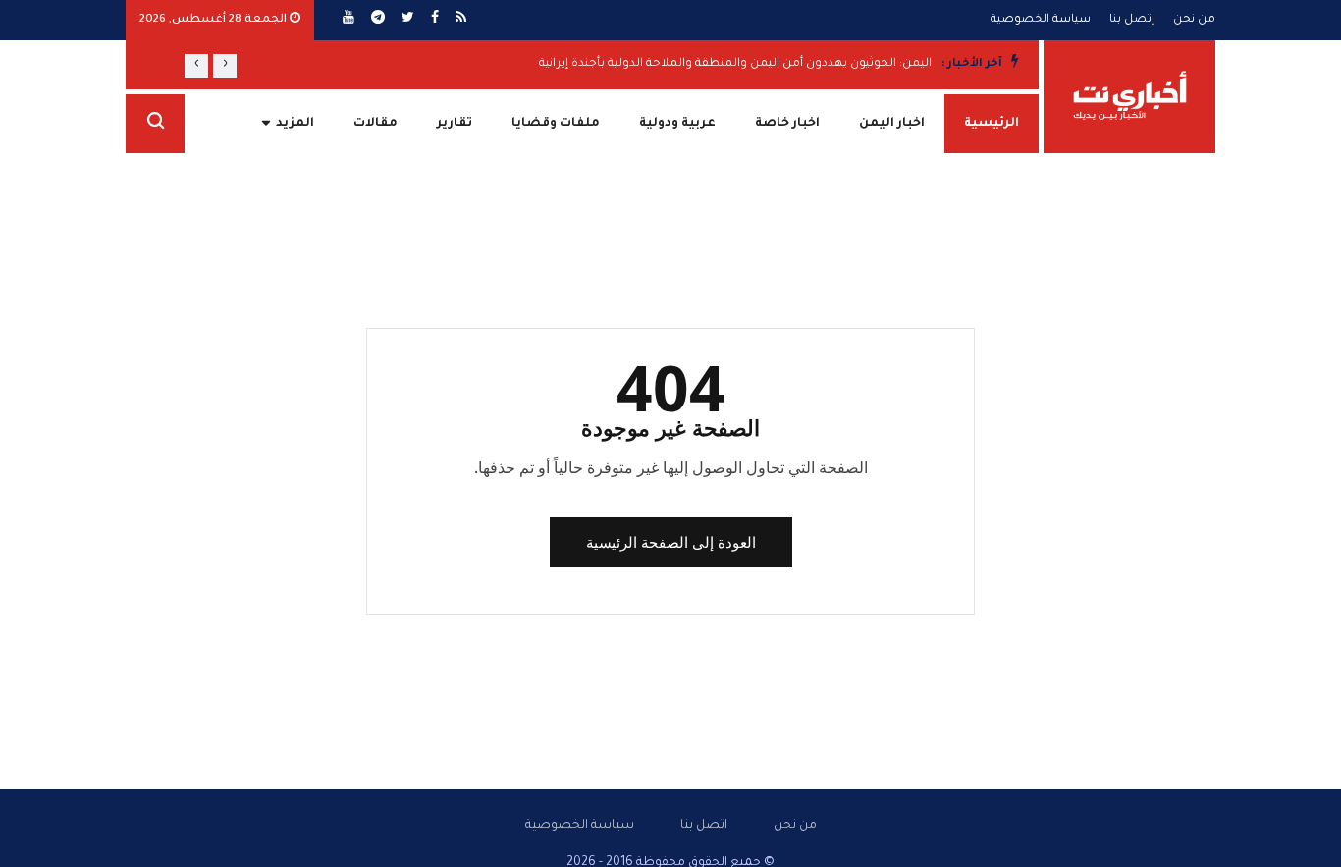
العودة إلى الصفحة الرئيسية (671, 542)
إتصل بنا (1131, 20)
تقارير (454, 124)
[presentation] (225, 66)
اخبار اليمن (892, 124)
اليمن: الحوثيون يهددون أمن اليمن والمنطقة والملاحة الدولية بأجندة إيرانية (735, 64)
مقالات (375, 124)
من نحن (1194, 20)
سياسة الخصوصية (1041, 20)
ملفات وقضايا (555, 124)
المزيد (295, 124)
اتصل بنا (703, 826)
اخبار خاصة (787, 124)
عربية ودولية (677, 124)
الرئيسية (991, 124)
